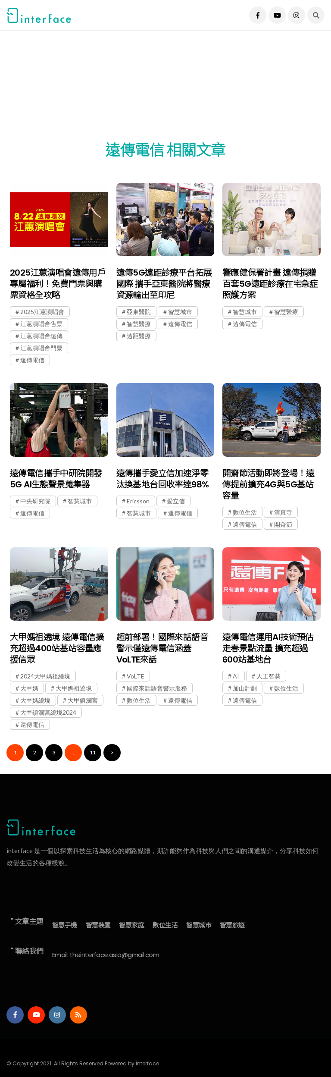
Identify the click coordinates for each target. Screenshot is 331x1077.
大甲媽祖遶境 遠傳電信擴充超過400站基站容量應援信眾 (57, 648)
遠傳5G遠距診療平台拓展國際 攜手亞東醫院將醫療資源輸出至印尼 (164, 284)
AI (236, 676)
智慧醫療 (139, 323)
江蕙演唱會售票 (41, 323)
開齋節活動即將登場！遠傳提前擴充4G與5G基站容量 (268, 484)
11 (93, 752)
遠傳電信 (32, 360)
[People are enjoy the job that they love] (59, 220)
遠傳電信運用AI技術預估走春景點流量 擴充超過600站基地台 (268, 648)
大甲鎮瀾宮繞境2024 (48, 712)
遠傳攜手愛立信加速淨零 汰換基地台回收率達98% (162, 478)
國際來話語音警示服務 (157, 688)
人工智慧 (268, 676)
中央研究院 (35, 501)
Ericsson (138, 501)
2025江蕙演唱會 (42, 311)
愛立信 (176, 501)
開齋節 (283, 524)
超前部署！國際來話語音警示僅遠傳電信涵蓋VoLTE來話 (162, 648)
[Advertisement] (165, 90)
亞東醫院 (139, 311)
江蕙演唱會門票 (41, 348)
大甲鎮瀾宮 (83, 700)
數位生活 (245, 512)
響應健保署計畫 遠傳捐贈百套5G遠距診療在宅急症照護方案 (270, 284)
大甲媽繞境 (35, 700)
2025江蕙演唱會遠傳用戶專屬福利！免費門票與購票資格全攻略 (58, 284)
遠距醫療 (139, 335)
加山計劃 (245, 688)
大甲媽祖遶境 (74, 688)
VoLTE (135, 676)
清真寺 (283, 512)
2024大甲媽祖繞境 (45, 676)
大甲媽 (29, 688)
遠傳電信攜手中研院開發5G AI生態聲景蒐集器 (56, 478)
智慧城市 (180, 311)
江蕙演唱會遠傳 (41, 335)
